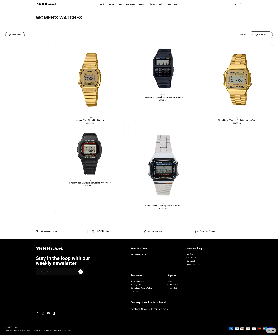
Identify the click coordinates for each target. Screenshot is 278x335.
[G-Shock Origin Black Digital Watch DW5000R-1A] (89, 154)
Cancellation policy (58, 330)
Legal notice (68, 330)
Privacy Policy (136, 285)
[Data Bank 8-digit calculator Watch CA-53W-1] (163, 68)
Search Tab (172, 288)
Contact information (46, 330)
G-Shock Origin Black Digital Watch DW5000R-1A (90, 183)
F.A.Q (169, 281)
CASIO (90, 117)
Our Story (190, 254)
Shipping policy (36, 330)
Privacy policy (17, 330)
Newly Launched (193, 264)
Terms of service (26, 330)
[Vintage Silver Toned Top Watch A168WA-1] (163, 165)
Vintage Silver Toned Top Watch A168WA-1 (163, 206)
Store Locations (137, 281)
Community (191, 261)
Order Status (172, 285)
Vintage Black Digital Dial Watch (90, 120)
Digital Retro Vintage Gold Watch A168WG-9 (237, 120)
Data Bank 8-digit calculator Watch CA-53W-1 (163, 97)
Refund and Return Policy (141, 288)
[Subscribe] (80, 271)
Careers (134, 292)
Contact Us (191, 258)
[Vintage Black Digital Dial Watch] (89, 79)
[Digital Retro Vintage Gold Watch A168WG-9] (237, 79)
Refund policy (8, 330)
